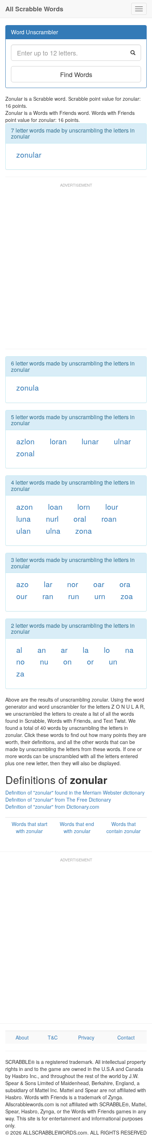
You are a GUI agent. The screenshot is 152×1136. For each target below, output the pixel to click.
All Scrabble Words (34, 8)
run (73, 596)
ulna (53, 530)
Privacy (86, 1037)
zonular (28, 154)
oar (98, 584)
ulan (23, 530)
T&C (53, 1037)
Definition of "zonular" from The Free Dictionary (58, 799)
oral (80, 518)
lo (107, 649)
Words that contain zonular (123, 827)
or (90, 661)
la (86, 649)
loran (58, 441)
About (22, 1037)
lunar (90, 441)
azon (24, 506)
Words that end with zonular (77, 827)
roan (109, 518)
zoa (127, 596)
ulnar (122, 441)
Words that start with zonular (29, 827)
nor (72, 584)
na (129, 649)
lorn (83, 506)
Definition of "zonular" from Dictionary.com (52, 806)
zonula (27, 387)
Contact (126, 1037)
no (20, 661)
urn (99, 596)
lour (111, 506)
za (20, 673)
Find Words (76, 74)
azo (22, 584)
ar (64, 649)
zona (83, 530)
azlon (25, 441)
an (41, 649)
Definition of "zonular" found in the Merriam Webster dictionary (75, 792)
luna (23, 518)
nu (44, 661)
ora (124, 584)
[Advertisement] (76, 269)
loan (55, 506)
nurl (52, 518)
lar (48, 584)
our (21, 596)
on (67, 661)
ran (47, 596)
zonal (25, 453)
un (113, 661)
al (19, 649)
